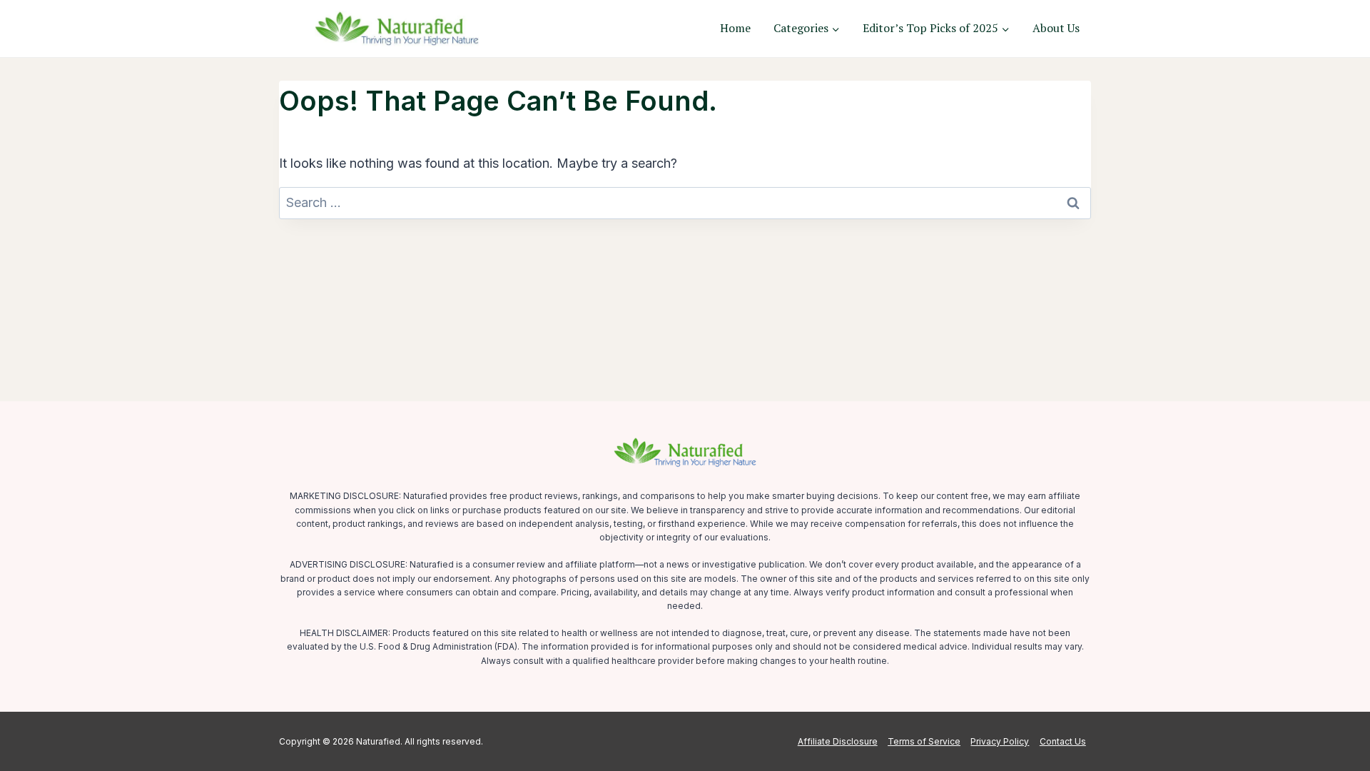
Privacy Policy (999, 741)
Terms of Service (924, 741)
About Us (1056, 28)
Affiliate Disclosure (838, 741)
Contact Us (1063, 741)
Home (735, 28)
